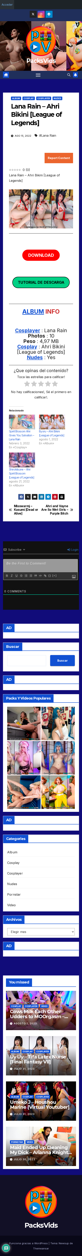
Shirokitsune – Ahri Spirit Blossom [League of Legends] (21, 473)
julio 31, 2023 (24, 1068)
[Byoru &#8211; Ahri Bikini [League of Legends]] (52, 422)
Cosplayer (43, 98)
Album (16, 98)
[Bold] (6, 575)
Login (74, 549)
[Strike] (21, 575)
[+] (54, 575)
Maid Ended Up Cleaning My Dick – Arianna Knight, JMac (39, 1152)
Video (11, 905)
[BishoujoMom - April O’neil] (58, 792)
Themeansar (41, 1248)
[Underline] (16, 575)
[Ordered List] (25, 575)
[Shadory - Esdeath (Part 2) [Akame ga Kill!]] (58, 758)
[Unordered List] (30, 575)
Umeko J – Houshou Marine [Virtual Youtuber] (39, 1104)
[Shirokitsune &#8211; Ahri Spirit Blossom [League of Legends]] (22, 460)
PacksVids (41, 60)
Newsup (64, 1243)
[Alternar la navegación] (38, 75)
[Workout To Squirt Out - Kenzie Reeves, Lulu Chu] (24, 792)
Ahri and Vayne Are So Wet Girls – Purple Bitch (54, 509)
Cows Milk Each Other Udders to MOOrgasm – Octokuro (37, 1016)
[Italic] (11, 575)
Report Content (59, 158)
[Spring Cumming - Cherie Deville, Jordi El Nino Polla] (24, 723)
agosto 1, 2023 (25, 1023)
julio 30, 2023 (24, 1159)
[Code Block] (40, 575)
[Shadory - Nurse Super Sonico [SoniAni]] (24, 758)
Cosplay (29, 98)
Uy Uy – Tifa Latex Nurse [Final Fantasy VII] (38, 1059)
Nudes (57, 98)
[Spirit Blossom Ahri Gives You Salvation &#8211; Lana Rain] (22, 422)
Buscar (12, 646)
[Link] (45, 575)
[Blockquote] (35, 575)
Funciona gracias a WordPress (29, 1243)
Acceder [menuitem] (7, 4)
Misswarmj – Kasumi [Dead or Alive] (26, 509)
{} (49, 575)
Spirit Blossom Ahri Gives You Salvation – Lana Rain (21, 435)
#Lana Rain (47, 135)
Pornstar (14, 894)
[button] (68, 75)
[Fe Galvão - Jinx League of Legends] (58, 723)
